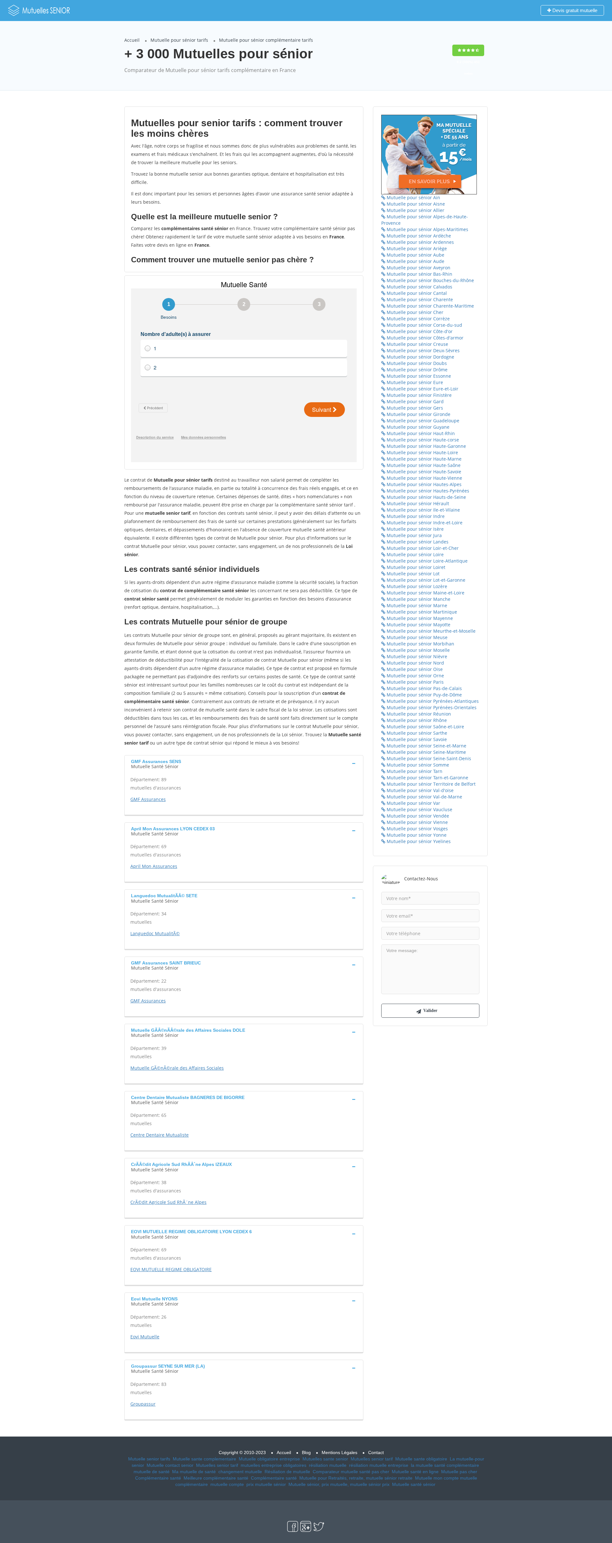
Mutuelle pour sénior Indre (415, 516)
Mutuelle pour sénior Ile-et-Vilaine (422, 510)
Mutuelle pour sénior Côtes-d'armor (424, 338)
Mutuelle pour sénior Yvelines (418, 841)
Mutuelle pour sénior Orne (414, 676)
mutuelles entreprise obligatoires (273, 1465)
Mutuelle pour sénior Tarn (413, 771)
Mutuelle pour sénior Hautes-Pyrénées (427, 491)
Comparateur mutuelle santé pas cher (351, 1471)
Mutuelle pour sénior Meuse (416, 637)
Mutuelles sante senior (325, 1458)
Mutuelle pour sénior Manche (417, 599)
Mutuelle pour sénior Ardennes (419, 242)
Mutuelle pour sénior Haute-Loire (421, 452)
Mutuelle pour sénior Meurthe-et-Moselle (430, 631)
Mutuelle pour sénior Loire (414, 554)
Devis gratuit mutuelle (574, 10)
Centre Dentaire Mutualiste (159, 1135)
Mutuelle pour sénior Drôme (416, 370)
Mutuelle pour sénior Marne (416, 605)
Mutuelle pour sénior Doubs (416, 363)
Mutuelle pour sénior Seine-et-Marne (425, 746)
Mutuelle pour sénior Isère (414, 529)
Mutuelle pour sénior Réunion (418, 714)
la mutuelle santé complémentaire (445, 1465)
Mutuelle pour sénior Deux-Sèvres (422, 350)
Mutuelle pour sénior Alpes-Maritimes (426, 229)
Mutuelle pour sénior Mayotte (417, 625)
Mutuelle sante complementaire (204, 1458)
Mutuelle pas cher (459, 1471)
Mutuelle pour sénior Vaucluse (418, 809)
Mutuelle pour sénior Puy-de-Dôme (423, 695)
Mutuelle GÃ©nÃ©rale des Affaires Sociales (177, 1068)
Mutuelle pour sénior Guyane (417, 427)
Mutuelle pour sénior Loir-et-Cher (422, 548)
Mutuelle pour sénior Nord (414, 663)
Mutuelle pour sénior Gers (414, 408)
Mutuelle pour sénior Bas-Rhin (418, 274)
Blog (306, 1452)
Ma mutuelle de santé (194, 1471)
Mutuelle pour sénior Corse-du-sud (423, 325)
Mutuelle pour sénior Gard (414, 401)
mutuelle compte (227, 1484)
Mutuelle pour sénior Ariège (416, 248)
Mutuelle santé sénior (413, 1484)
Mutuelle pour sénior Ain (412, 197)
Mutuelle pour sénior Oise (414, 669)
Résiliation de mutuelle (287, 1471)
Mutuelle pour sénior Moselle (417, 650)
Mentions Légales (339, 1452)
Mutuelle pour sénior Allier (414, 210)
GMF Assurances (148, 799)
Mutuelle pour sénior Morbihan (419, 644)
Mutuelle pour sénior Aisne (415, 204)
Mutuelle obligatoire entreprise (269, 1458)
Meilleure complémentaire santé (216, 1478)
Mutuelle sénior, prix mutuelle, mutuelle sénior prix (339, 1484)
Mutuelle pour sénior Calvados (418, 287)
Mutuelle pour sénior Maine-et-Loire (424, 593)
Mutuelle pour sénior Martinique (421, 612)
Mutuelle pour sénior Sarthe (416, 733)
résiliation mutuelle (327, 1465)
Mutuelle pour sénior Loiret (415, 567)
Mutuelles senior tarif (372, 1458)
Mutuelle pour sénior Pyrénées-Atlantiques (432, 701)
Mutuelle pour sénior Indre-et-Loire (424, 523)
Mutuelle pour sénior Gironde (417, 414)
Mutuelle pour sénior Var (412, 803)
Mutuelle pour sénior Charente (419, 299)
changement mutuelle (240, 1471)
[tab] (243, 763)
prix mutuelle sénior (266, 1484)
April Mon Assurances (153, 866)
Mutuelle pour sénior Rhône (416, 720)
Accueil (132, 40)
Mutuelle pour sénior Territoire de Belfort (430, 784)
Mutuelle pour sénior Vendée (417, 816)
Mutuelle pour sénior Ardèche (418, 236)
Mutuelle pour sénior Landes (416, 542)
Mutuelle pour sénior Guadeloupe (422, 421)
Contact (376, 1452)
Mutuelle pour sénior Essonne (418, 376)
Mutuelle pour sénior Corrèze (417, 319)
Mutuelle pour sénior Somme (417, 765)
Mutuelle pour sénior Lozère (416, 586)
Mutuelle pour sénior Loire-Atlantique (426, 561)
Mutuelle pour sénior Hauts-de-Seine (425, 497)
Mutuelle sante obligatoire (421, 1458)
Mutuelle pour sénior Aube (414, 255)
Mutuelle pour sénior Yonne (416, 835)
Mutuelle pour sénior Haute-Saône (423, 465)
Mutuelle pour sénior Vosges (416, 829)
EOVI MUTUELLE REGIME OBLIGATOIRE (171, 1269)
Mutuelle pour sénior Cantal (416, 293)
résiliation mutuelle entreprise (378, 1465)
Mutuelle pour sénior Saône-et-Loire (424, 727)
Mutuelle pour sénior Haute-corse (422, 440)
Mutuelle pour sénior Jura (413, 535)
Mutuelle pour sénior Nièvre (416, 656)
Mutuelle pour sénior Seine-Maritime (425, 752)
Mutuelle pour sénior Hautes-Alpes (423, 484)
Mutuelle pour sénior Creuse (416, 344)
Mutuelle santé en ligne (415, 1471)
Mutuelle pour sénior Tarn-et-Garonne (426, 778)
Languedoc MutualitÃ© (155, 933)
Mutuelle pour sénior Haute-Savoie (423, 472)
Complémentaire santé (158, 1478)
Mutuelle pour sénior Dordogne (419, 357)
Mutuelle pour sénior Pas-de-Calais (423, 688)
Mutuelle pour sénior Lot (412, 574)
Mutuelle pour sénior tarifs (179, 40)
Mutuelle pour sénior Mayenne (419, 618)
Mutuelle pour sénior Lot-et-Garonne (425, 580)
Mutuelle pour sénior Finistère (418, 395)
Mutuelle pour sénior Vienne (416, 822)
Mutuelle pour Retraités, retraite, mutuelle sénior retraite (355, 1478)
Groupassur (143, 1404)
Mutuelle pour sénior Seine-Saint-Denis (428, 758)
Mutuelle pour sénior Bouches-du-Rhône (429, 280)
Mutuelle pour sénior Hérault (417, 503)
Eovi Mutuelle (144, 1337)
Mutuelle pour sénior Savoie (416, 739)
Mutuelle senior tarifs (149, 1458)
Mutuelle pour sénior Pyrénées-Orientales (431, 707)
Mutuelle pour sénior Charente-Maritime (429, 306)
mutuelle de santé (152, 1471)
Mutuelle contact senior (170, 1465)
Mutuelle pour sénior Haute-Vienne (423, 478)
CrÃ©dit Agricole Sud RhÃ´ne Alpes (168, 1202)
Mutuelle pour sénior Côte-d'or (419, 331)
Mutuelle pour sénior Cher (414, 312)
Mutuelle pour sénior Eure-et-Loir (421, 389)
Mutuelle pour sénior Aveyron (417, 268)
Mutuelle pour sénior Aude (414, 261)
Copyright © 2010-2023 (242, 1452)
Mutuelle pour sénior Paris (414, 682)
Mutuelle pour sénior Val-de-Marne (423, 797)
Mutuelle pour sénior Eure (414, 382)
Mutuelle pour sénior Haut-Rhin (420, 433)
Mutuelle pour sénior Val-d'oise (419, 790)
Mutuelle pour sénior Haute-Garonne (425, 446)
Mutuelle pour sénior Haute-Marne (423, 459)
